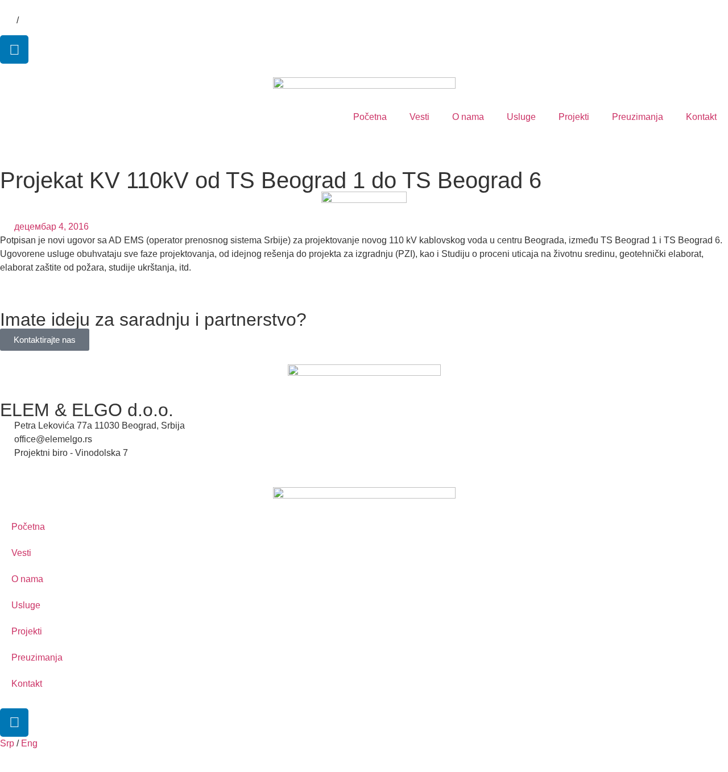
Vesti (419, 117)
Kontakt (701, 117)
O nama (468, 117)
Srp (7, 20)
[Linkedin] (14, 49)
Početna (370, 117)
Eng (29, 20)
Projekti (574, 117)
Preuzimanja (637, 117)
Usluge (521, 117)
